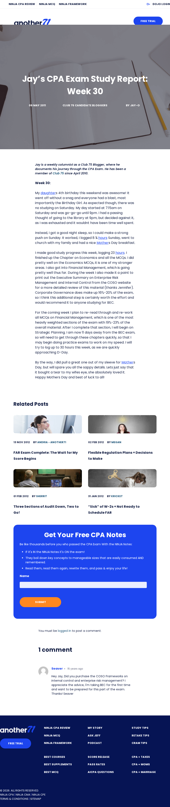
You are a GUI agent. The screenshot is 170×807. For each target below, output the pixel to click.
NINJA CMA (23, 795)
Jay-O (135, 105)
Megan (116, 442)
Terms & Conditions (14, 799)
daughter (48, 193)
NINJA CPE (39, 795)
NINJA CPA (7, 795)
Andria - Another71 (51, 442)
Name (24, 576)
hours (102, 237)
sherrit (41, 496)
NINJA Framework (73, 4)
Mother (103, 242)
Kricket (117, 496)
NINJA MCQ (47, 4)
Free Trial (148, 21)
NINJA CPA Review (22, 4)
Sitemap (35, 799)
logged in (64, 631)
